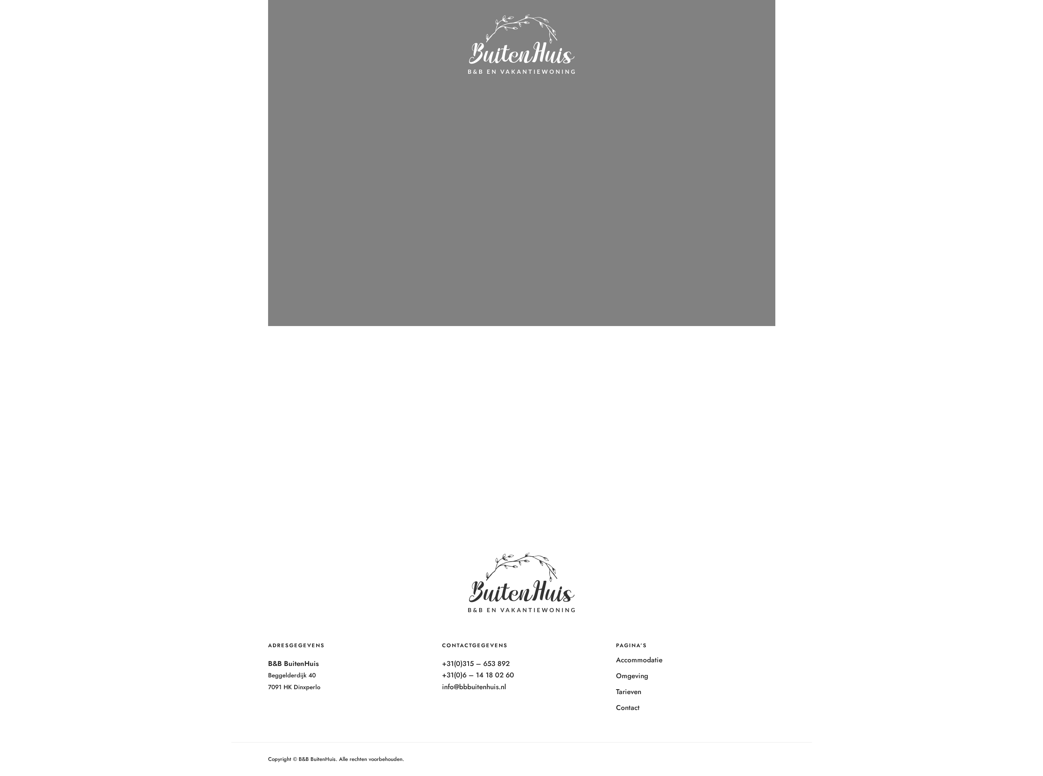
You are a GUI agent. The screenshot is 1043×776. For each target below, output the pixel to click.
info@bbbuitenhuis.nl (474, 687)
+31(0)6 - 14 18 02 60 (170, 22)
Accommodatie (855, 18)
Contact (986, 18)
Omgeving (906, 18)
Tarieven (948, 18)
